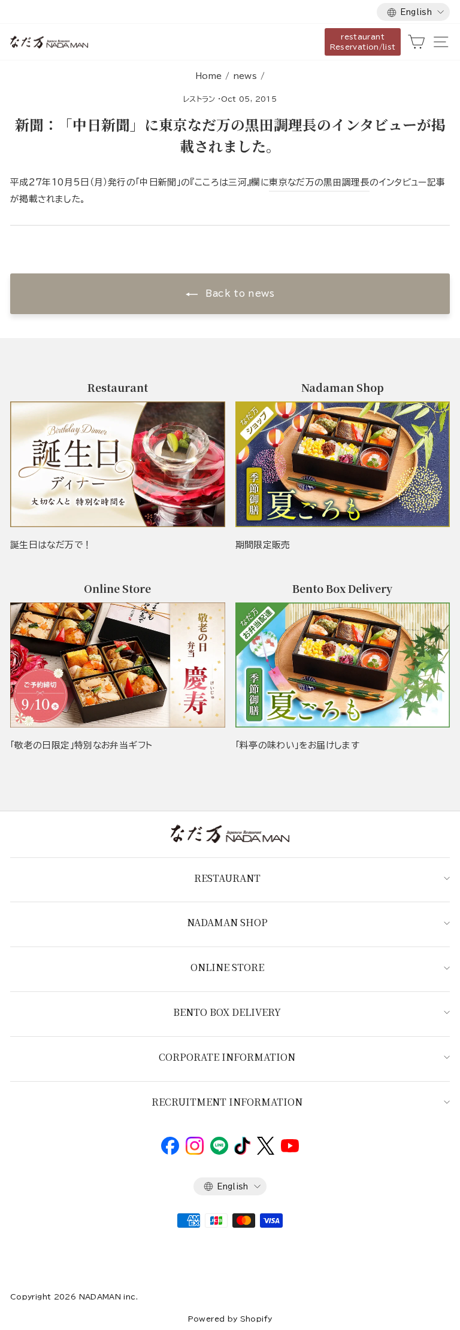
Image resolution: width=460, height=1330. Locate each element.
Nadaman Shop (227, 922)
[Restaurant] (117, 463)
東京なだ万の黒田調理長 (319, 182)
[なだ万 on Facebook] (170, 1152)
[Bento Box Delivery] (342, 665)
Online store (227, 967)
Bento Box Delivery (227, 1012)
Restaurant (227, 878)
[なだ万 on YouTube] (290, 1149)
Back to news (238, 293)
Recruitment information (227, 1102)
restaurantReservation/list (363, 41)
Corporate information (227, 1057)
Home (208, 76)
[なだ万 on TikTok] (242, 1152)
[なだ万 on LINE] (219, 1152)
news (245, 76)
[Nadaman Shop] (342, 463)
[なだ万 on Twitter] (265, 1152)
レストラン (199, 98)
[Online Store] (117, 665)
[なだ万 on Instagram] (195, 1152)
